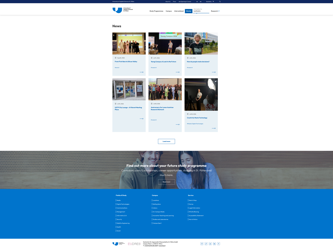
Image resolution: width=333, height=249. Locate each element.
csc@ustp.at (162, 245)
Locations (156, 200)
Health (119, 227)
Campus (169, 11)
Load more (166, 141)
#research (154, 67)
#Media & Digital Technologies (195, 123)
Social (118, 231)
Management (121, 212)
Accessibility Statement (196, 215)
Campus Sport (157, 223)
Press (174, 1)
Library (155, 208)
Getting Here (157, 204)
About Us (167, 1)
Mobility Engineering (123, 223)
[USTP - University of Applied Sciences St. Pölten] (123, 9)
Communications (122, 208)
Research (214, 11)
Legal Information (194, 208)
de (197, 1)
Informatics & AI (122, 215)
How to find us (193, 219)
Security (119, 219)
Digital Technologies (123, 204)
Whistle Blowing (194, 212)
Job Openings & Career (185, 1)
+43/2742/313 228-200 (150, 245)
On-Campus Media (158, 212)
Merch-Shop (193, 200)
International (179, 11)
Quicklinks (209, 1)
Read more (166, 182)
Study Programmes (156, 11)
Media (119, 200)
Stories (188, 11)
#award (117, 67)
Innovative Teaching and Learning (163, 215)
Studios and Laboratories (160, 219)
